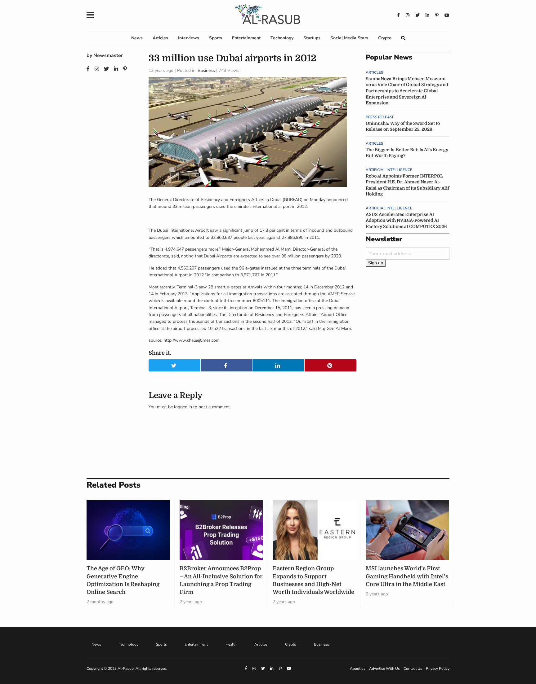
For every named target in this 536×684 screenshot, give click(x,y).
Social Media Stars (349, 38)
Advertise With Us (384, 668)
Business (206, 70)
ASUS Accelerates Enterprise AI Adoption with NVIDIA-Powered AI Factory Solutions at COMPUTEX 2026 (406, 220)
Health (231, 644)
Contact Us (413, 668)
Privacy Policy (437, 668)
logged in (183, 407)
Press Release (380, 117)
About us (357, 668)
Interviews (188, 38)
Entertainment (246, 38)
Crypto (384, 38)
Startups (311, 38)
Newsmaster (108, 55)
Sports (215, 38)
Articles (160, 38)
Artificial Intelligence (389, 169)
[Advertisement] (407, 373)
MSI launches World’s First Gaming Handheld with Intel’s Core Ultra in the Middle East (407, 576)
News (137, 38)
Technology (281, 38)
